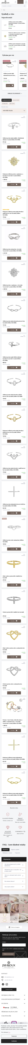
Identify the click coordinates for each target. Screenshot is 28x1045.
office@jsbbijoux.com (9, 977)
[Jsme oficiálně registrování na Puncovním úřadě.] (6, 1023)
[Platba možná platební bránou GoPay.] (22, 1023)
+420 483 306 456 (8, 980)
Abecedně (11, 103)
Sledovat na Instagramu (15, 927)
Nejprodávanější (6, 100)
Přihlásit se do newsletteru (8, 954)
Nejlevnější (16, 100)
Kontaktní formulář (9, 989)
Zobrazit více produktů (14, 93)
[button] (26, 70)
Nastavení (14, 1036)
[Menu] (26, 2)
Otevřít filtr (8, 110)
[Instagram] (6, 984)
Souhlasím (14, 1041)
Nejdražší (4, 103)
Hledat (24, 6)
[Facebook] (2, 984)
